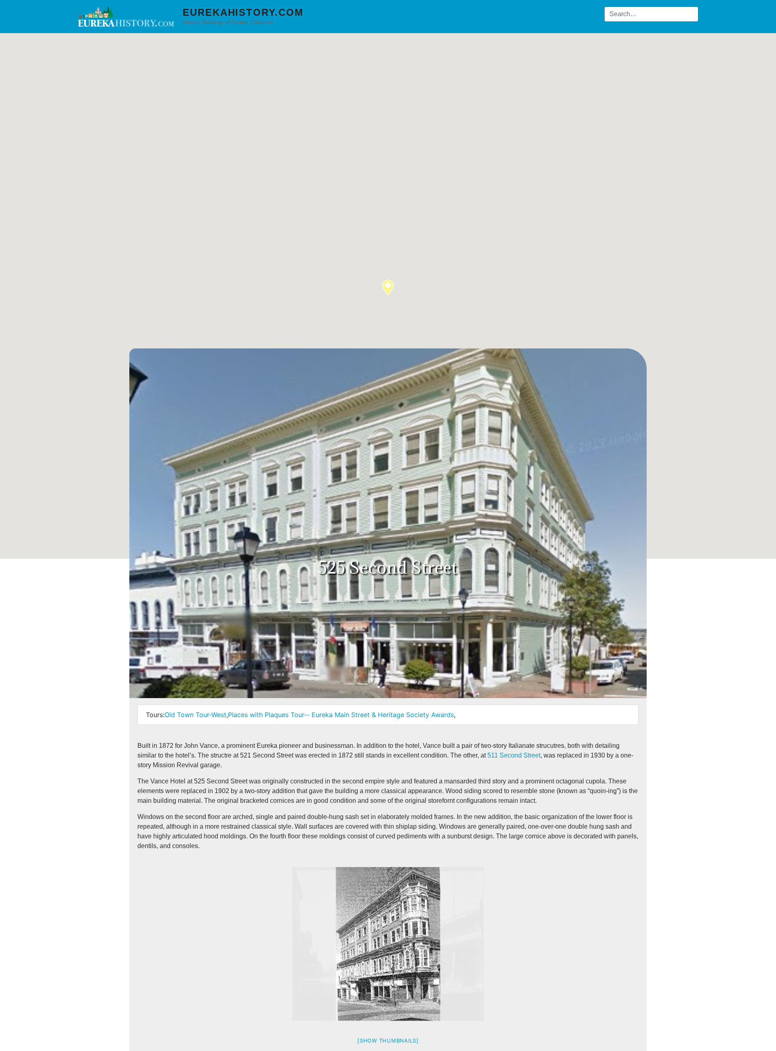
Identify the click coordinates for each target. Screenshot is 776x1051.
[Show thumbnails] (388, 1040)
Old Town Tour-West (195, 715)
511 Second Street (513, 755)
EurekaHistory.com (243, 12)
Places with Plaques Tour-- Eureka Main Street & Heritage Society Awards (341, 715)
